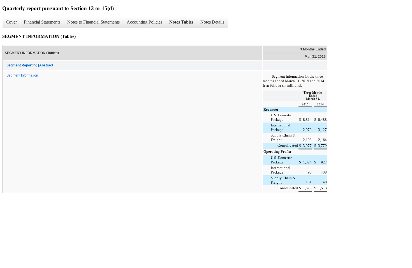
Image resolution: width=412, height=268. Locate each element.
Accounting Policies (144, 22)
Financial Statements (42, 22)
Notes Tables (181, 22)
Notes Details (212, 22)
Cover (11, 22)
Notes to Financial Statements (93, 22)
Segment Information (22, 75)
